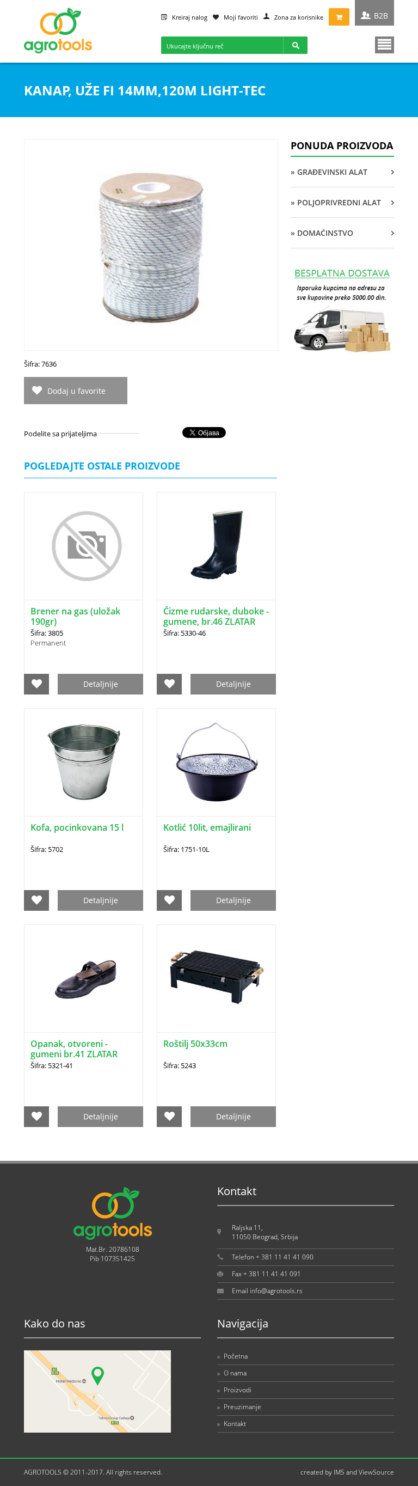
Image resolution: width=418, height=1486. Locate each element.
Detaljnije (100, 684)
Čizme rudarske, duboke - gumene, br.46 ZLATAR (216, 616)
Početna (232, 1356)
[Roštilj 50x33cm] (216, 978)
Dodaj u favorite (76, 391)
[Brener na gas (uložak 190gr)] (83, 546)
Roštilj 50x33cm (195, 1044)
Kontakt (231, 1423)
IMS (339, 1472)
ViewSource (376, 1472)
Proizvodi (234, 1389)
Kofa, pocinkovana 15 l (77, 827)
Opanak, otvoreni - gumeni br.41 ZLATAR (74, 1049)
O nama (232, 1373)
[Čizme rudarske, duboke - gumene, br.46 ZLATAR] (216, 546)
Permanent (48, 643)
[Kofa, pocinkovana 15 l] (83, 762)
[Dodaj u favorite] (37, 684)
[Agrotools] (58, 51)
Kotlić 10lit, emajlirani (207, 827)
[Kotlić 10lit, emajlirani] (216, 762)
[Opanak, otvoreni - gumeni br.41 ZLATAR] (83, 978)
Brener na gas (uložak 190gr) (75, 616)
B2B (381, 15)
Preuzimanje (239, 1406)
